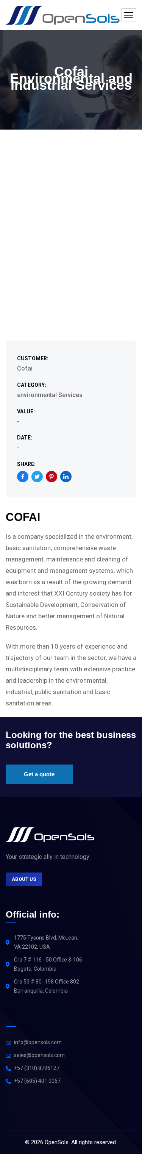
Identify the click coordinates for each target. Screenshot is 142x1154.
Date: (24, 438)
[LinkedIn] (66, 476)
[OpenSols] (63, 15)
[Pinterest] (51, 476)
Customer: (32, 358)
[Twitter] (37, 476)
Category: (31, 385)
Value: (26, 411)
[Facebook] (22, 476)
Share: (26, 464)
